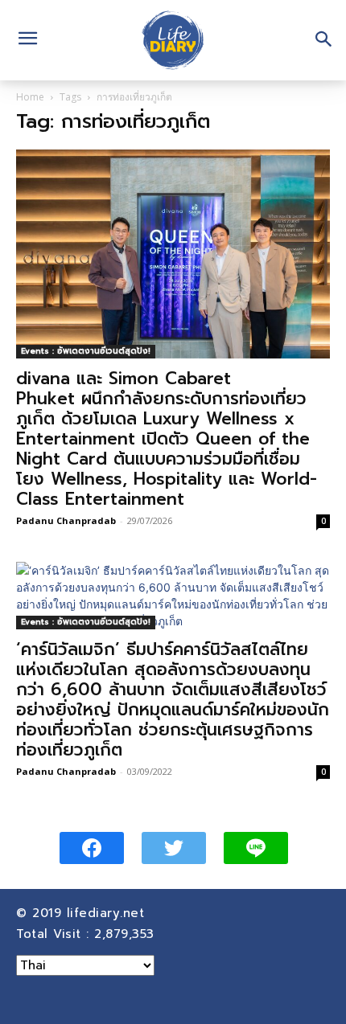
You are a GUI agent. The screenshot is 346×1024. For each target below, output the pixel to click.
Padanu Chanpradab (66, 520)
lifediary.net (108, 913)
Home (30, 97)
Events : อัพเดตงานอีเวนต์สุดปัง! (85, 351)
